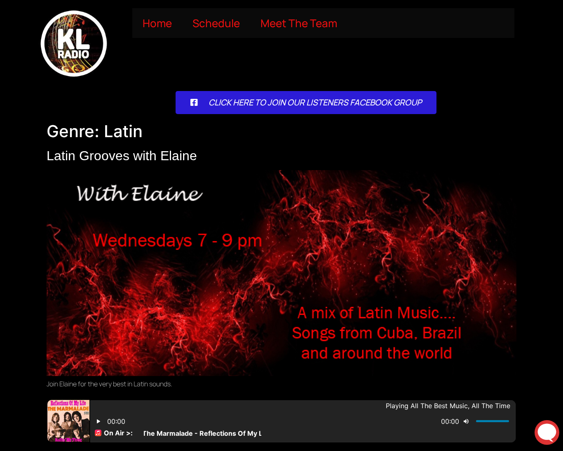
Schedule (216, 23)
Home (157, 23)
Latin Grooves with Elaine (122, 155)
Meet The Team (298, 23)
